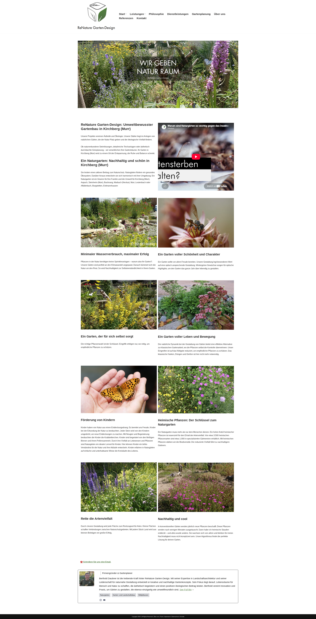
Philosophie (156, 14)
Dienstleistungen (177, 14)
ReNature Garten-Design (133, 551)
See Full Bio (186, 589)
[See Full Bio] (193, 590)
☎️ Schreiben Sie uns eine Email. (95, 562)
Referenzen (126, 18)
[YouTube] (104, 600)
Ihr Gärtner (160, 551)
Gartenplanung (201, 14)
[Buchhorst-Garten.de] (96, 16)
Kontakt (141, 18)
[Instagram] (100, 600)
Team (161, 616)
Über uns (219, 14)
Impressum (167, 616)
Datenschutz (175, 616)
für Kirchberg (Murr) (184, 551)
